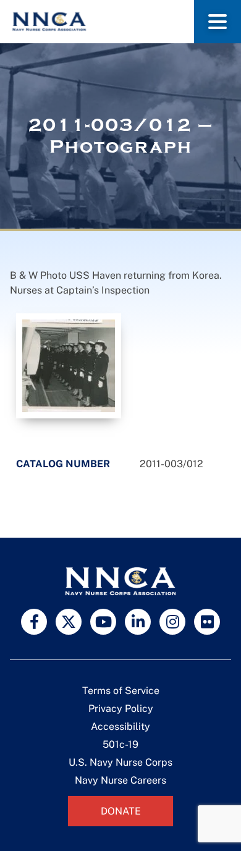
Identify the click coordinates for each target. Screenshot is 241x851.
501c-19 (120, 744)
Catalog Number (63, 464)
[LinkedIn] (138, 622)
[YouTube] (103, 622)
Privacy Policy (120, 708)
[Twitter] (69, 622)
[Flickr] (207, 622)
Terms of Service (120, 690)
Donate (121, 811)
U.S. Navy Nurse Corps (120, 762)
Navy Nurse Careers (120, 780)
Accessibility (120, 726)
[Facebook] (34, 622)
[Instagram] (172, 622)
